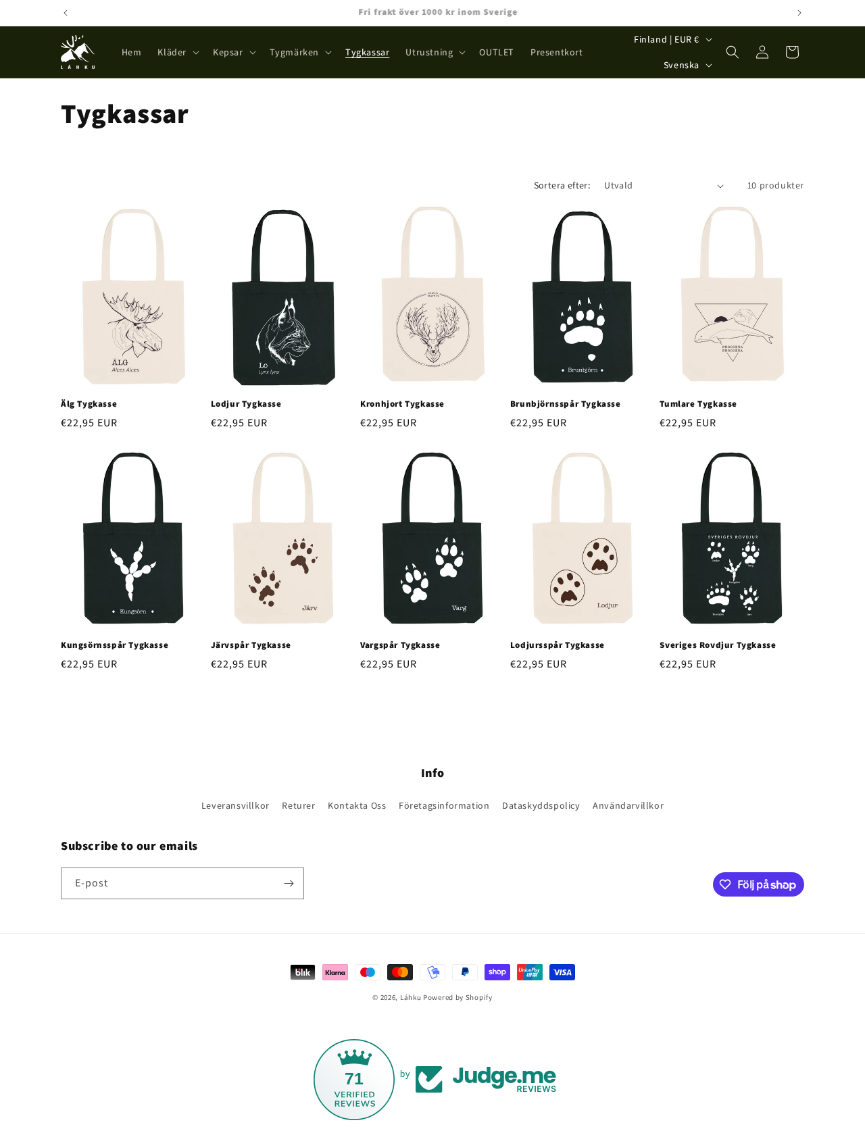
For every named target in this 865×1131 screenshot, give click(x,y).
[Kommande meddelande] (799, 13)
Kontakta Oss (357, 805)
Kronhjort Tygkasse (402, 404)
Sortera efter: (562, 185)
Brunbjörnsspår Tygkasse (565, 404)
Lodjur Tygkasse (246, 404)
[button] (177, 52)
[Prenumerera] (288, 883)
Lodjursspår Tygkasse (557, 645)
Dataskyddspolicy (541, 805)
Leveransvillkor (235, 805)
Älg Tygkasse (89, 404)
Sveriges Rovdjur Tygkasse (718, 645)
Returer (298, 805)
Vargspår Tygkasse (400, 645)
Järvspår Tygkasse (251, 645)
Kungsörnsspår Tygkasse (114, 645)
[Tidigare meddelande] (65, 13)
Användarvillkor (628, 805)
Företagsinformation (444, 805)
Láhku (411, 997)
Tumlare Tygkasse (698, 404)
